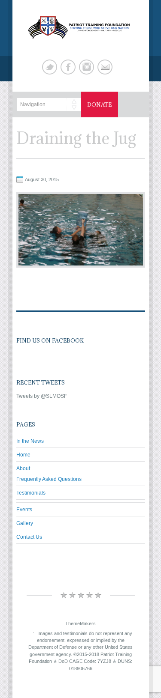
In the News (30, 441)
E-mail (104, 67)
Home (23, 455)
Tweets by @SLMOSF (41, 396)
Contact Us (29, 537)
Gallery (24, 523)
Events (24, 510)
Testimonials (31, 493)
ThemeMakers (80, 623)
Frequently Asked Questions (49, 479)
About (23, 468)
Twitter (49, 67)
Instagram (86, 67)
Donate (99, 104)
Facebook (68, 67)
